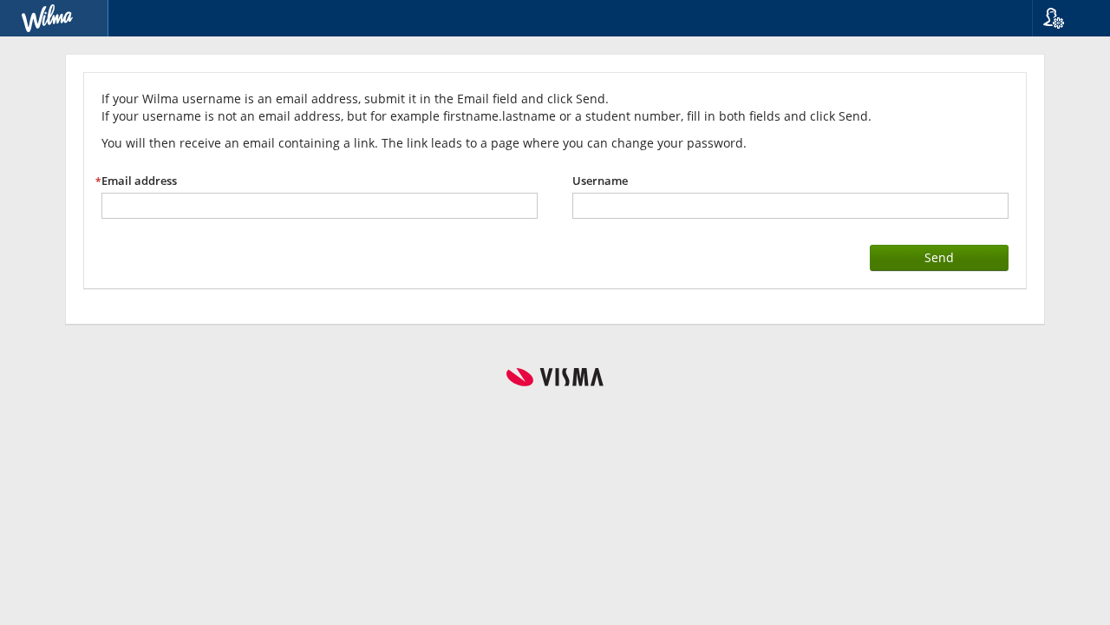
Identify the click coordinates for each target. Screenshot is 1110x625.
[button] (1064, 18)
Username (600, 181)
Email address (139, 181)
